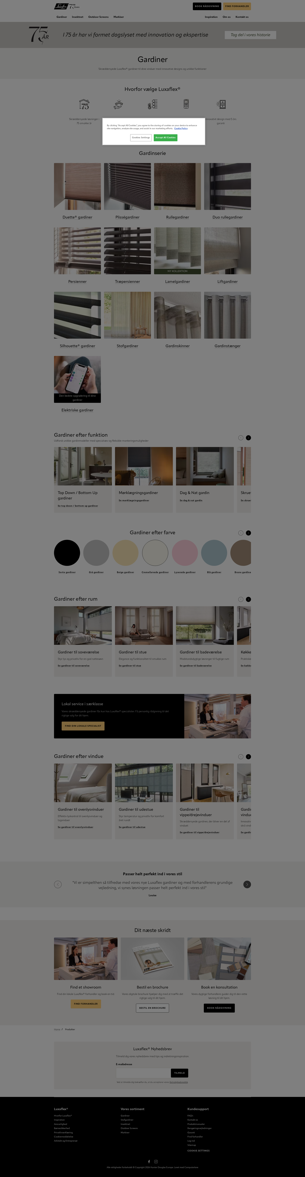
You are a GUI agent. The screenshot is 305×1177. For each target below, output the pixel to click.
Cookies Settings (141, 138)
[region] (153, 131)
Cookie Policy (181, 129)
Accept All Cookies (166, 138)
